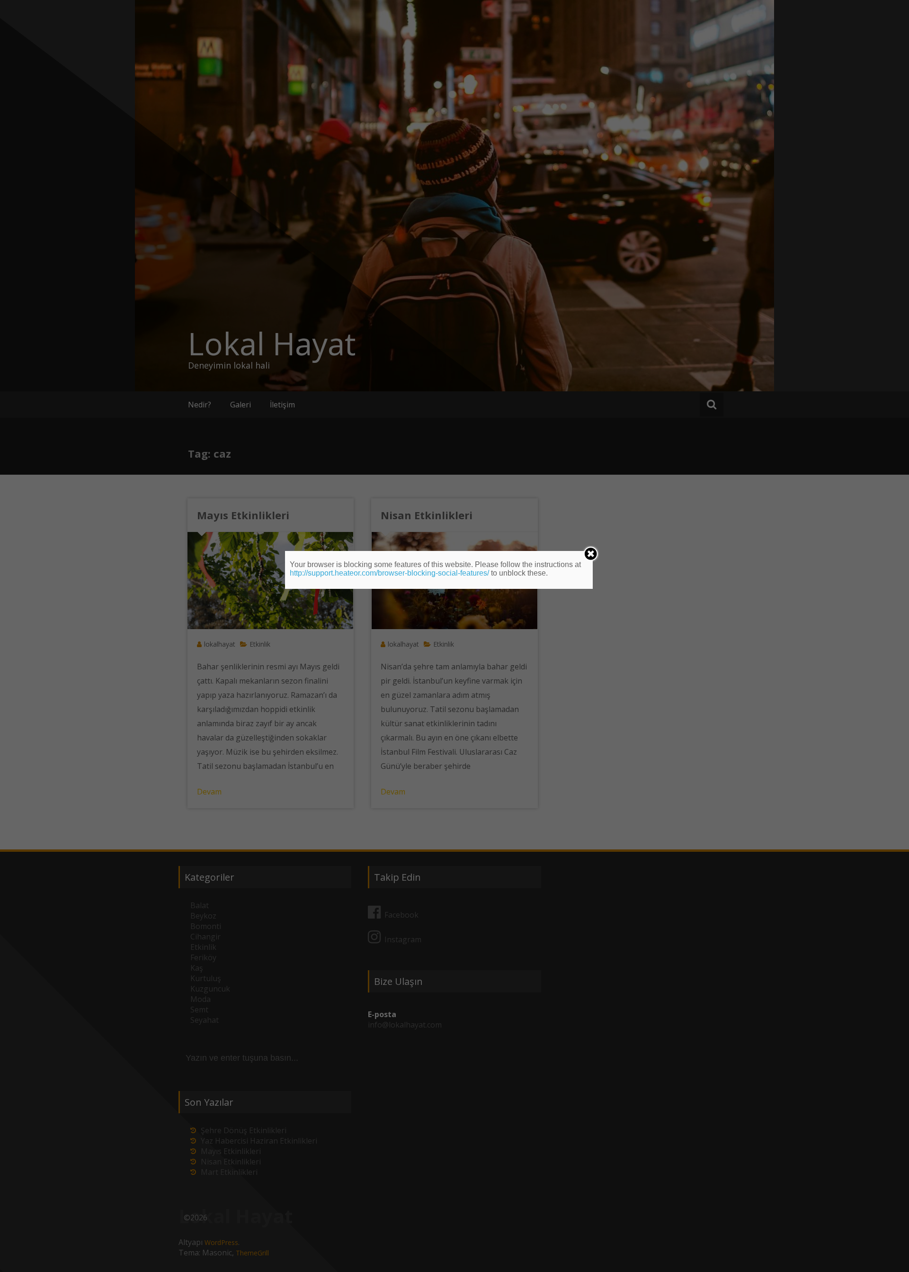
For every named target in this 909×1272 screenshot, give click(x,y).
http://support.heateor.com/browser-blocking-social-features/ (389, 573)
